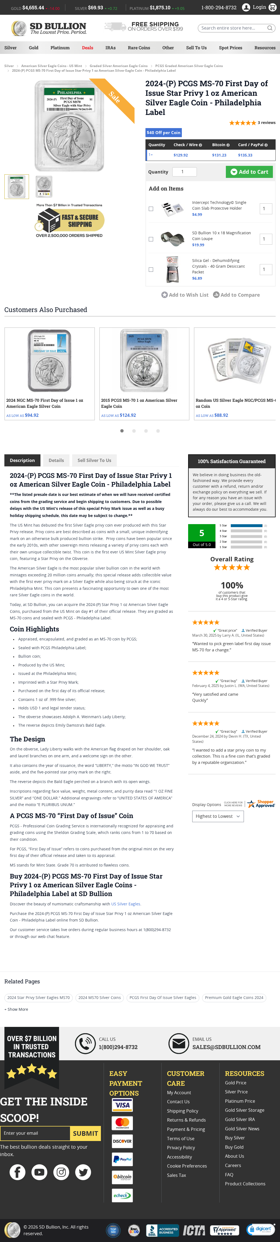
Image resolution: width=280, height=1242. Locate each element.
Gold (33, 47)
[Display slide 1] (122, 431)
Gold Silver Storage (244, 1110)
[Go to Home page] (50, 28)
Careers (233, 1165)
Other (168, 47)
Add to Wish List (189, 294)
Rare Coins (139, 47)
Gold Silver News (242, 1129)
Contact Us (178, 1102)
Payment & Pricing (186, 1129)
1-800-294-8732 (219, 7)
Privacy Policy (181, 1148)
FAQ (229, 1175)
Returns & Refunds (186, 1120)
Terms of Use (180, 1139)
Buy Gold (234, 1147)
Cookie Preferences (187, 1166)
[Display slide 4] (158, 431)
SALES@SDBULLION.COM (226, 1046)
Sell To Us (196, 47)
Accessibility (179, 1157)
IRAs (111, 47)
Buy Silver (235, 1138)
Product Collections (245, 1184)
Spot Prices (230, 47)
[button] (69, 126)
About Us (234, 1156)
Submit (85, 1133)
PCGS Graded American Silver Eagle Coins (189, 66)
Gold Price (235, 1083)
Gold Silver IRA (240, 1119)
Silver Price (236, 1092)
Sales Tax (176, 1175)
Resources (265, 47)
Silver (10, 47)
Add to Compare (240, 294)
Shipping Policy (182, 1111)
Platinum (60, 47)
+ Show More (16, 1010)
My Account (179, 1093)
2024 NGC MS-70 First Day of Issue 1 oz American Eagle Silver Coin (44, 403)
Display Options (206, 805)
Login (259, 7)
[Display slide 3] (146, 431)
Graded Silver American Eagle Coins (119, 66)
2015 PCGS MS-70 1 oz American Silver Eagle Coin (139, 403)
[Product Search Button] (269, 27)
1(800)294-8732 (118, 1046)
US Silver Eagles (125, 904)
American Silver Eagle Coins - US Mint (51, 66)
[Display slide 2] (134, 431)
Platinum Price (240, 1101)
